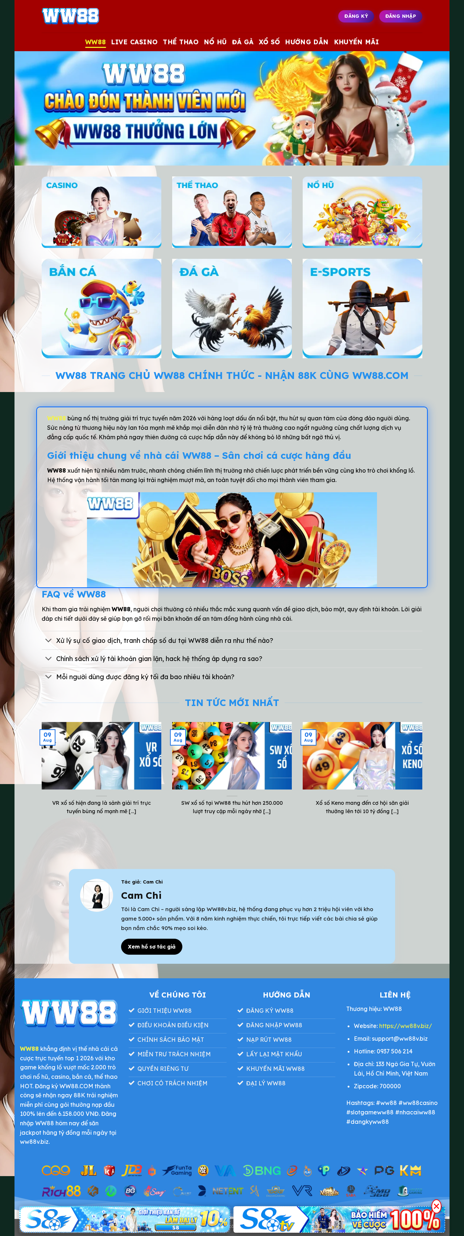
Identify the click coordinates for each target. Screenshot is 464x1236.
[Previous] (40, 777)
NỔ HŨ (215, 42)
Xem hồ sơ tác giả (151, 946)
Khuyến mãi (356, 42)
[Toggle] (49, 641)
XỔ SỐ (269, 42)
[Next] (423, 777)
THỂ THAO (181, 42)
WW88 (95, 42)
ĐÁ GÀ (243, 42)
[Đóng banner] (436, 1206)
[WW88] (78, 16)
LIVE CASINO (134, 42)
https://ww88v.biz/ (405, 1025)
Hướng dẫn (306, 42)
